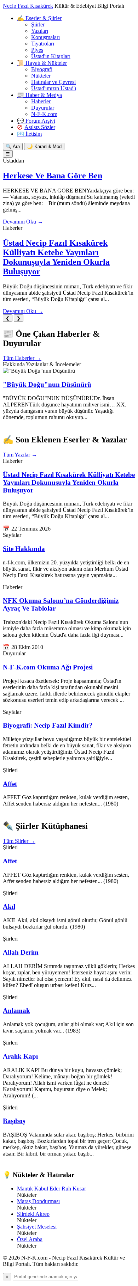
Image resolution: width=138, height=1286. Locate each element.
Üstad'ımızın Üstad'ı (53, 88)
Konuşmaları (45, 37)
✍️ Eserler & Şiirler (39, 18)
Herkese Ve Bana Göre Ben (52, 175)
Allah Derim (21, 952)
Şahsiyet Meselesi (37, 1227)
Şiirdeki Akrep (33, 1214)
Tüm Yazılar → (20, 455)
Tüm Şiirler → (19, 841)
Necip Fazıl (28, 6)
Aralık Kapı (20, 1056)
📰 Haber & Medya (39, 95)
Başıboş (14, 1121)
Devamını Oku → (23, 222)
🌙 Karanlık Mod (44, 146)
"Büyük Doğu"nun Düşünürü (47, 384)
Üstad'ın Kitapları (50, 56)
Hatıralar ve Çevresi (53, 82)
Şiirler (38, 24)
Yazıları (39, 31)
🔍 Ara (13, 146)
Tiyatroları (42, 44)
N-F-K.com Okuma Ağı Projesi (48, 667)
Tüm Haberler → (22, 358)
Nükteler (41, 76)
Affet (10, 784)
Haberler (41, 101)
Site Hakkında (24, 548)
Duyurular (42, 108)
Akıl (9, 906)
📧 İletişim (29, 134)
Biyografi (41, 69)
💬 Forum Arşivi (36, 121)
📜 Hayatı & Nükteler (42, 63)
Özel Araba (29, 1239)
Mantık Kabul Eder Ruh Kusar (51, 1189)
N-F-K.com (44, 114)
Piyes (37, 50)
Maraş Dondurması (38, 1201)
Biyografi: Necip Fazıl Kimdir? (48, 725)
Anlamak (16, 1010)
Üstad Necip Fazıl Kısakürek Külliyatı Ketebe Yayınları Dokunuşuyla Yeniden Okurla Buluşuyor (56, 257)
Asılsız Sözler (39, 127)
